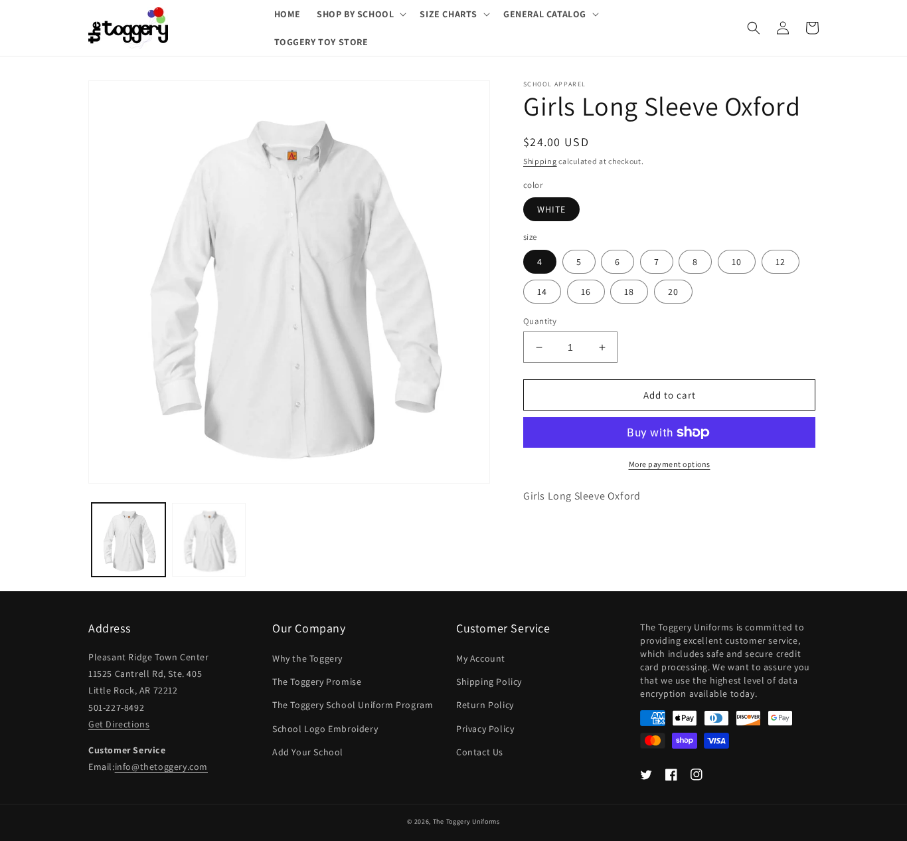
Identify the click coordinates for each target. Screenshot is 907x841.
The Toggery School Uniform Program (352, 705)
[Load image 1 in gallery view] (128, 540)
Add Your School (307, 752)
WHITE (551, 209)
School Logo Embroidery (325, 729)
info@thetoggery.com (161, 767)
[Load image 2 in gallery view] (209, 540)
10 (737, 262)
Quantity (539, 321)
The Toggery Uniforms (466, 821)
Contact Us (479, 752)
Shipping (540, 161)
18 (629, 292)
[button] (360, 14)
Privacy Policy (485, 729)
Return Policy (485, 705)
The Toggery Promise (316, 682)
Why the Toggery (307, 658)
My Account (480, 658)
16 (586, 292)
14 (542, 292)
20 (673, 292)
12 (780, 262)
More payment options (669, 464)
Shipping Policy (489, 682)
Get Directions (118, 724)
